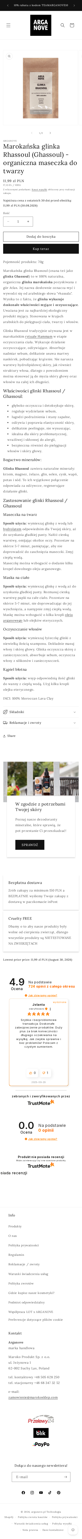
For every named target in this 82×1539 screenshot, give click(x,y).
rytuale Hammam (38, 336)
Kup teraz (41, 249)
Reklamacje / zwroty (24, 1264)
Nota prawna (30, 1529)
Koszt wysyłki (39, 189)
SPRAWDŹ (30, 845)
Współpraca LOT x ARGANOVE (30, 1312)
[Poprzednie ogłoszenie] (7, 5)
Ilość (6, 213)
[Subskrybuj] (65, 1477)
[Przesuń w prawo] (50, 133)
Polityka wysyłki (62, 1523)
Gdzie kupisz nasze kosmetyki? (31, 1293)
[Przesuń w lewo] (31, 133)
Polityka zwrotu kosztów (33, 1517)
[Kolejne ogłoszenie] (74, 5)
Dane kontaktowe (53, 1529)
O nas (12, 1236)
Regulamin (16, 1255)
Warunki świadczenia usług (28, 1274)
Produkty (15, 1226)
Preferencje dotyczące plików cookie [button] (35, 1320)
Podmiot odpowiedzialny (26, 1302)
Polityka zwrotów (21, 1283)
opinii (51, 986)
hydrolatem (12, 529)
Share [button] (11, 736)
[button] (8, 25)
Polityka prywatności (23, 1245)
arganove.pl (38, 1511)
